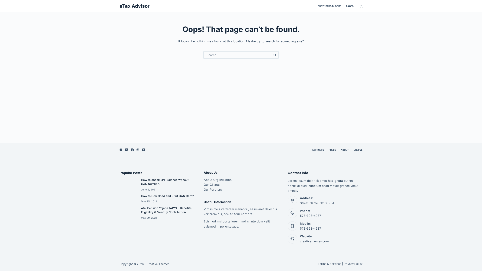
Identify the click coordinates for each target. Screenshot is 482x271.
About (345, 149)
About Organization (218, 180)
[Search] (361, 6)
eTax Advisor (134, 6)
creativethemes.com (314, 241)
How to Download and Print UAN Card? (167, 196)
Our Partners (213, 189)
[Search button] (275, 55)
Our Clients (212, 185)
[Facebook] (121, 149)
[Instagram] (132, 149)
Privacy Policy (353, 264)
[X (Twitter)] (126, 149)
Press (332, 149)
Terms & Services (329, 264)
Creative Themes (157, 264)
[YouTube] (143, 149)
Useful (358, 149)
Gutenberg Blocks (329, 6)
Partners (318, 149)
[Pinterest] (138, 149)
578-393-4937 (310, 216)
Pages (350, 6)
